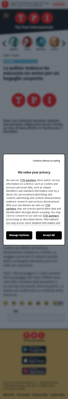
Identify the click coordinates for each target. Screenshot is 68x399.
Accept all (49, 235)
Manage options (19, 235)
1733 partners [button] (28, 180)
